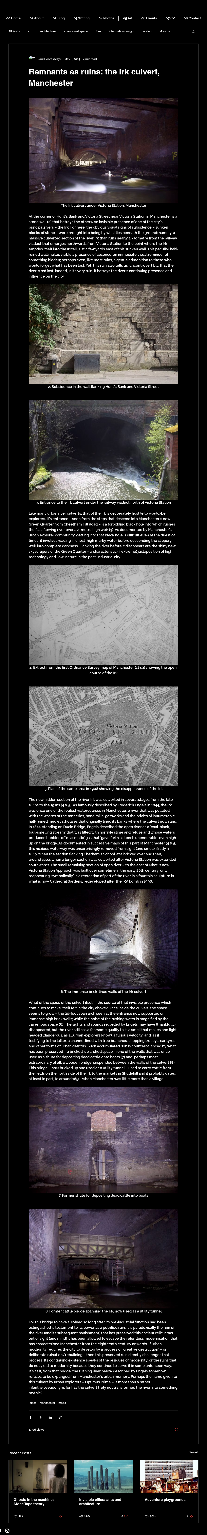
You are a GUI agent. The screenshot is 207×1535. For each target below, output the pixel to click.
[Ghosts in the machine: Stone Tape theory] (38, 1476)
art (30, 31)
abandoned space (76, 31)
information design (121, 31)
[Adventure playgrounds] (169, 1476)
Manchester (47, 1402)
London (146, 31)
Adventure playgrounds (165, 1499)
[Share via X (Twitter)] (40, 1417)
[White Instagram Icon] (7, 1530)
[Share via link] (60, 1417)
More (162, 31)
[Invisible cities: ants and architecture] (103, 1476)
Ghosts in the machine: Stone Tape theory (34, 1501)
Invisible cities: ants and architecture (100, 1501)
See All (194, 1452)
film (98, 31)
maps (62, 1402)
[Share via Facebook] (31, 1417)
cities (33, 1402)
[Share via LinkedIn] (50, 1417)
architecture (48, 31)
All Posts (14, 31)
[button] (193, 31)
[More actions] (175, 59)
